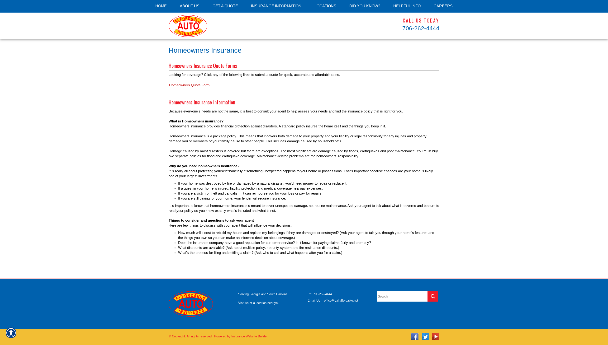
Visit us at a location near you (258, 303)
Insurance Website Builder (249, 336)
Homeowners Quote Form (189, 85)
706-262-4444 (420, 28)
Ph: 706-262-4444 (320, 294)
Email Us (314, 300)
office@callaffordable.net (341, 300)
